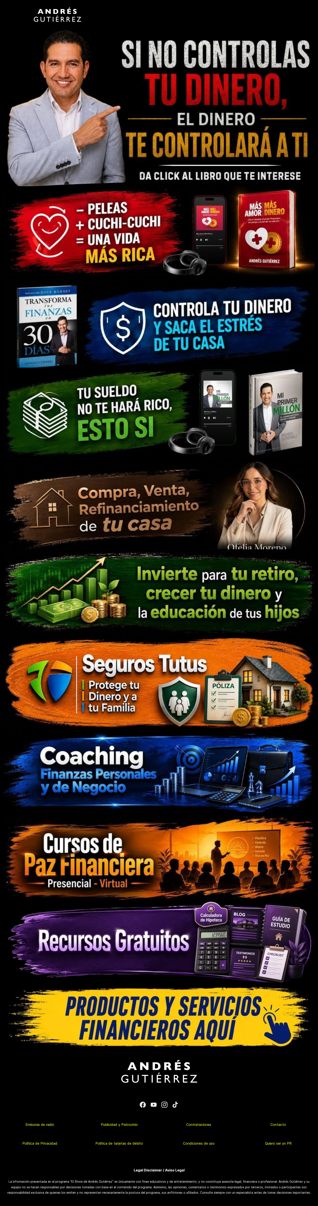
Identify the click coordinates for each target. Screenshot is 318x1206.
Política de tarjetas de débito (119, 1143)
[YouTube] (153, 1104)
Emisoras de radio (40, 1124)
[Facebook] (142, 1104)
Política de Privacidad (39, 1143)
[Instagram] (164, 1104)
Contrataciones (198, 1124)
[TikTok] (175, 1104)
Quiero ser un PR (278, 1143)
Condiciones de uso (199, 1143)
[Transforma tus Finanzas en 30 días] (159, 279)
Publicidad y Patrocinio (119, 1124)
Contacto (278, 1124)
